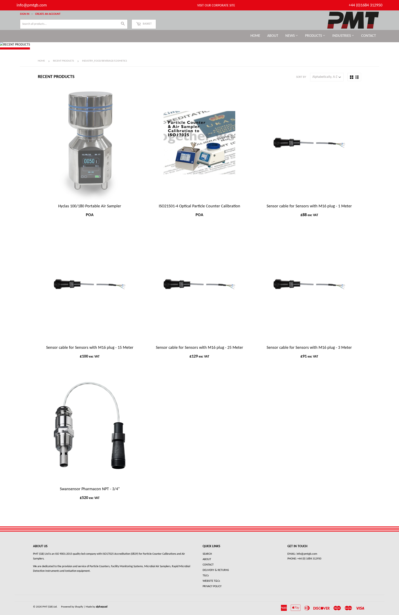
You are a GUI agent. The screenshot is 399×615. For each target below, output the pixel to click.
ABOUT (207, 559)
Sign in (24, 14)
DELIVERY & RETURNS (216, 570)
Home (255, 36)
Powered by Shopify (72, 606)
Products (314, 36)
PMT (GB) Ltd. (49, 606)
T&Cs (206, 575)
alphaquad (101, 606)
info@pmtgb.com (32, 5)
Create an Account (47, 14)
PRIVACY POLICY (212, 586)
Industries (342, 36)
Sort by (301, 77)
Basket (147, 23)
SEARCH (207, 554)
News (290, 36)
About (272, 36)
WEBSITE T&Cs (211, 581)
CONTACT (208, 564)
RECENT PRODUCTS (63, 60)
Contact (368, 36)
